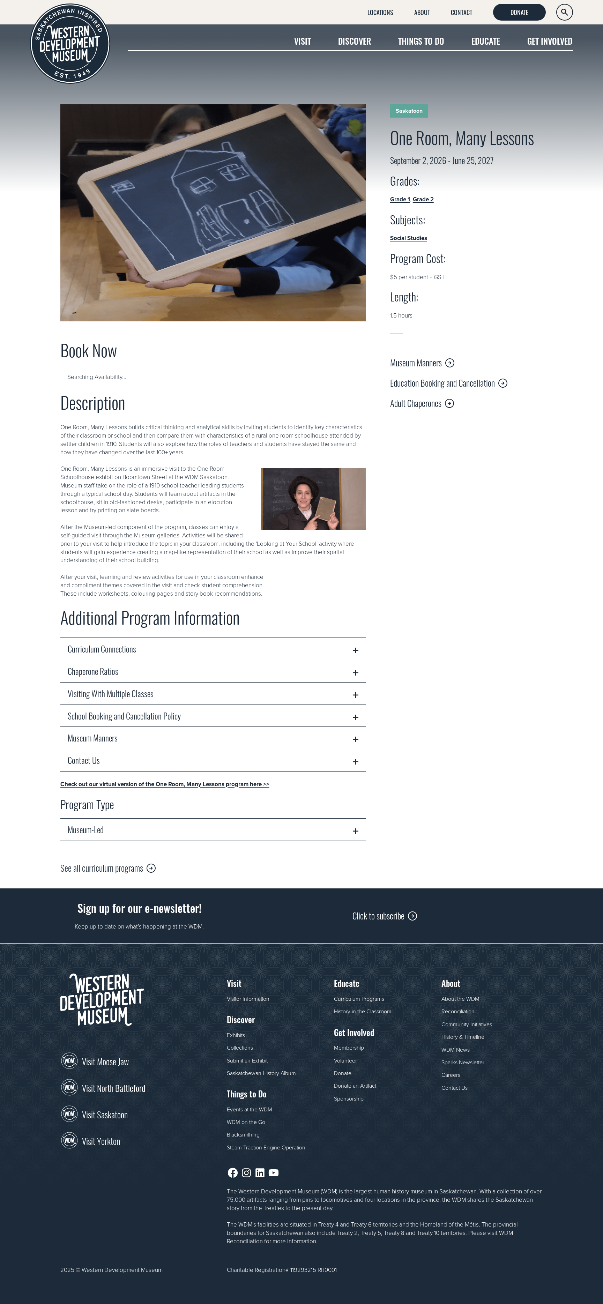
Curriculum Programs (359, 999)
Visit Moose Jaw (105, 1060)
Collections (240, 1047)
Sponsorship (349, 1098)
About (422, 12)
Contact (461, 12)
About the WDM (460, 999)
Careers (450, 1075)
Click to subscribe (378, 915)
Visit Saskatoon (105, 1113)
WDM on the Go (246, 1122)
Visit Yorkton (101, 1140)
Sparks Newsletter (462, 1062)
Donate (519, 12)
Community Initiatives (466, 1024)
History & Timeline (462, 1037)
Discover (354, 40)
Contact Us (454, 1087)
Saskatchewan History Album (261, 1073)
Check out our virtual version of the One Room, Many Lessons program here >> (164, 784)
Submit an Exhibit (247, 1060)
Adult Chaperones (415, 402)
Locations (380, 12)
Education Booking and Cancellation (442, 382)
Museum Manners (416, 362)
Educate (485, 40)
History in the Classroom (363, 1011)
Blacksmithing (243, 1134)
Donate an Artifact (355, 1085)
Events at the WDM (249, 1109)
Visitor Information (248, 999)
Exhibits (236, 1035)
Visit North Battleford (113, 1087)
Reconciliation (458, 1011)
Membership (349, 1047)
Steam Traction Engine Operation (266, 1147)
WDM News (455, 1049)
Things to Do (421, 40)
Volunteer (345, 1060)
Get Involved (549, 40)
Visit (302, 40)
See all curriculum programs (101, 867)
